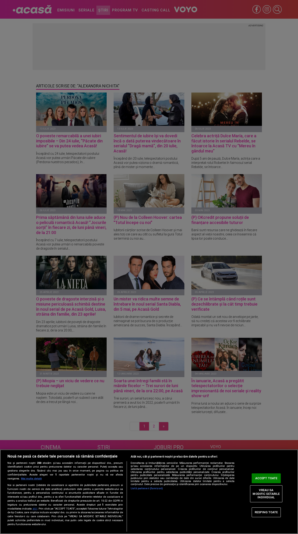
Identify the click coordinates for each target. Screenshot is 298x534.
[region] (149, 491)
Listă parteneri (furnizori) (147, 488)
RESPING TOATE (266, 512)
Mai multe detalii (31, 478)
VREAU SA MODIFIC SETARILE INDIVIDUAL (266, 493)
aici (35, 508)
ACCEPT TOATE (266, 478)
